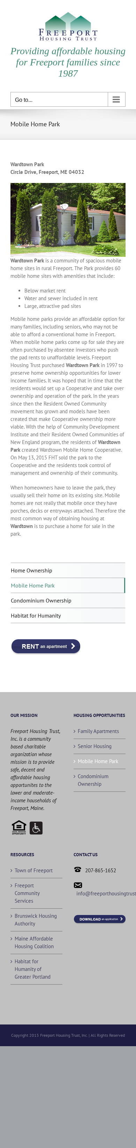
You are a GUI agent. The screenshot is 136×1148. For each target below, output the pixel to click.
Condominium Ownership (93, 780)
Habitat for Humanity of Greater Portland (33, 969)
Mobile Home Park (98, 761)
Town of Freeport (34, 870)
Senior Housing (95, 746)
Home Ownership (31, 570)
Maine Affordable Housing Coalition (34, 942)
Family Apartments (98, 731)
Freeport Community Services (27, 893)
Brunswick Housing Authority (36, 920)
